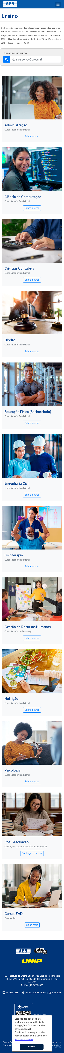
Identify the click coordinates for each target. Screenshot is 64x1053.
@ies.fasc (56, 992)
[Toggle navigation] (58, 4)
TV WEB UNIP (11, 992)
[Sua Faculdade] (40, 951)
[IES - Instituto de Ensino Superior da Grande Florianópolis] (23, 951)
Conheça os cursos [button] (32, 853)
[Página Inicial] (11, 4)
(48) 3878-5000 (36, 985)
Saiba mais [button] (32, 925)
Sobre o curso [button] (32, 136)
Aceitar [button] (31, 1046)
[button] (24, 1039)
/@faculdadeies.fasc (35, 992)
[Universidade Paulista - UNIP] (32, 961)
